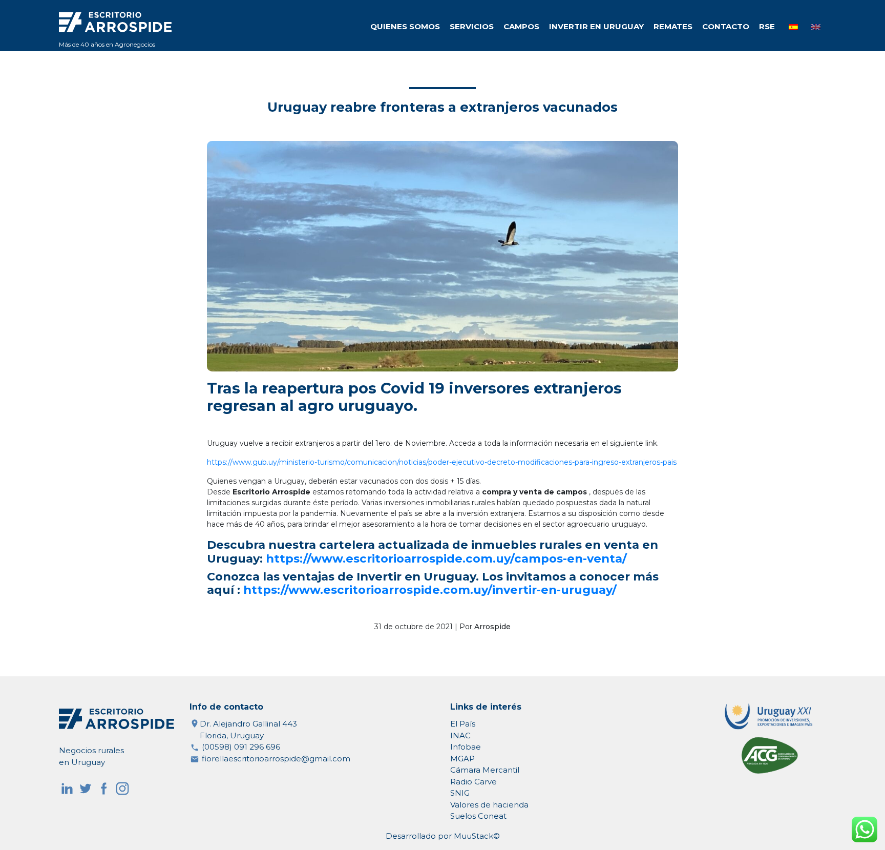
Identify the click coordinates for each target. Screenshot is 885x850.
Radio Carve (473, 781)
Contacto (725, 26)
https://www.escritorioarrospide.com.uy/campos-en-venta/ (446, 558)
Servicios (472, 26)
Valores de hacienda (489, 805)
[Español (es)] (793, 27)
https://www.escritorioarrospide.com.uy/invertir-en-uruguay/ (430, 590)
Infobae (465, 747)
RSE (767, 26)
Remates (673, 26)
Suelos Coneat (478, 816)
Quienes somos (405, 26)
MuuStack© (477, 836)
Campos (521, 26)
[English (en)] (815, 27)
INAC (460, 735)
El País (462, 724)
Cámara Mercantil (484, 770)
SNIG (460, 793)
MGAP (462, 758)
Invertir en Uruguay (596, 26)
